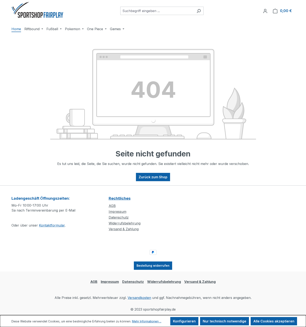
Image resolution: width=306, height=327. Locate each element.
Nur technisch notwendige (224, 321)
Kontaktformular (52, 225)
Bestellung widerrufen (153, 265)
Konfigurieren (184, 321)
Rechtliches (120, 198)
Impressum (117, 211)
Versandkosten (139, 298)
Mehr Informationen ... (146, 321)
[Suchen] (199, 11)
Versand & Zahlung (124, 229)
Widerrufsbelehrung (125, 223)
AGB (112, 206)
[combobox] (157, 11)
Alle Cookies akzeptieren (273, 321)
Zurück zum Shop (153, 177)
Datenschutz (119, 217)
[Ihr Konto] (265, 11)
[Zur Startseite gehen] (37, 10)
